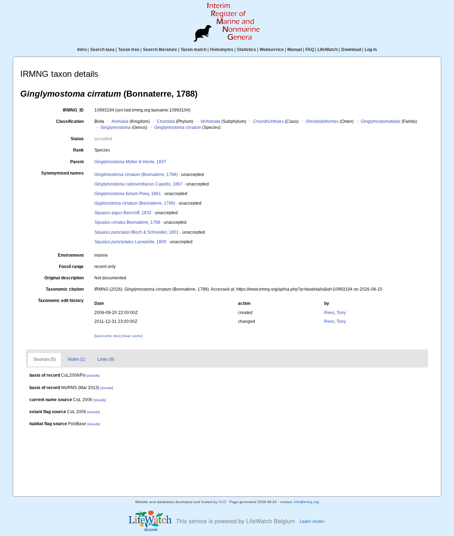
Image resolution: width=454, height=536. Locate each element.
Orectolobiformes (322, 121)
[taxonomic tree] (108, 336)
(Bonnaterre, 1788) (136, 174)
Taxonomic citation (65, 289)
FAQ (309, 49)
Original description (64, 277)
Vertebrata (210, 121)
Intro (82, 49)
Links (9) (106, 359)
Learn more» (312, 521)
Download (351, 49)
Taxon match (193, 49)
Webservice (272, 49)
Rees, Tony (335, 312)
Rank (78, 150)
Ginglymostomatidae (380, 121)
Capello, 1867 (138, 184)
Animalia (119, 121)
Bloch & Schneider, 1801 (136, 232)
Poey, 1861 (127, 193)
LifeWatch (327, 49)
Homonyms (221, 49)
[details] (93, 375)
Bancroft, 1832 (122, 212)
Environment (71, 255)
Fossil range (71, 266)
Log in (371, 49)
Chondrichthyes (268, 121)
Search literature (160, 49)
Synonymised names (62, 173)
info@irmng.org (306, 502)
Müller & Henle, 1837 (130, 161)
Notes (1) (76, 359)
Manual (294, 49)
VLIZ (222, 502)
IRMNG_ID (73, 110)
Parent (77, 161)
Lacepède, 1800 (130, 241)
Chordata (166, 121)
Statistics (246, 49)
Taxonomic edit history (61, 300)
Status (77, 138)
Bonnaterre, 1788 (127, 222)
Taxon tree (128, 49)
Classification (70, 121)
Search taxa (102, 49)
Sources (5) (44, 359)
